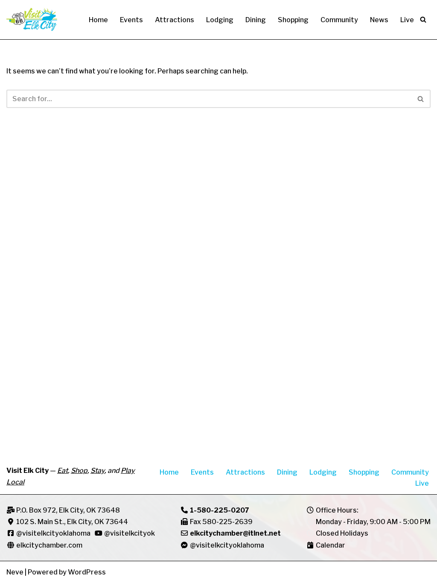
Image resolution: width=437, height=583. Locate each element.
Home (98, 20)
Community (339, 20)
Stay (97, 470)
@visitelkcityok (129, 533)
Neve (14, 572)
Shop (79, 470)
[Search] (423, 19)
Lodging (219, 20)
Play (128, 470)
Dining (255, 20)
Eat (62, 470)
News (379, 20)
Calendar (330, 545)
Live (407, 20)
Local (15, 482)
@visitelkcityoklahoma (53, 533)
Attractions (174, 20)
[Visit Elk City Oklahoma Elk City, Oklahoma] (32, 20)
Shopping (293, 20)
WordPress (87, 572)
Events (131, 20)
